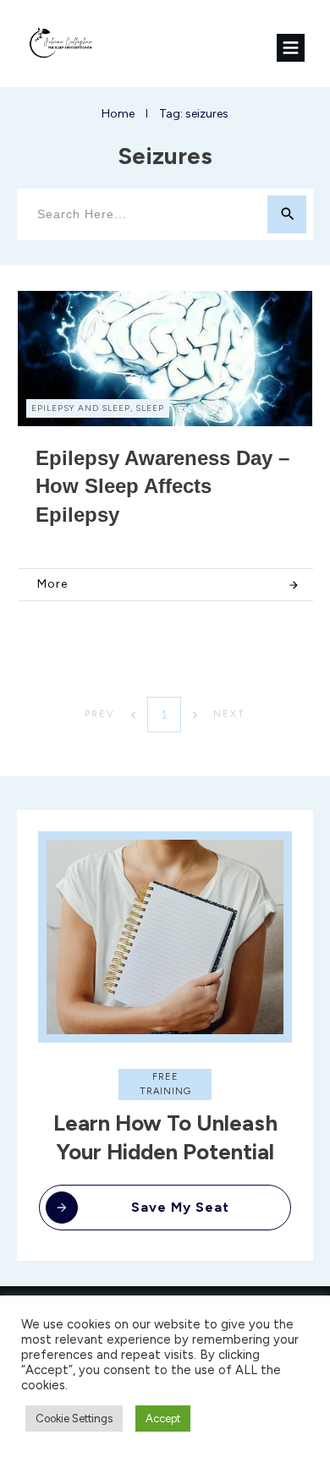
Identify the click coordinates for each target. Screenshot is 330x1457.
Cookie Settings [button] (74, 1418)
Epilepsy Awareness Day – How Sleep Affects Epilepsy (162, 486)
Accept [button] (163, 1418)
